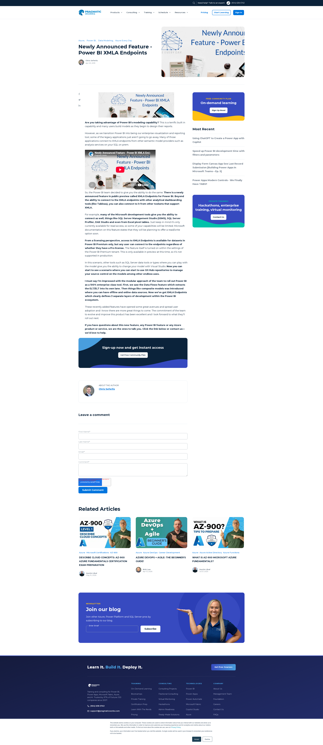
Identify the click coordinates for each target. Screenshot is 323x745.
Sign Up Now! (218, 110)
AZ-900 (113, 552)
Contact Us (218, 217)
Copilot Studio (192, 709)
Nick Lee (147, 569)
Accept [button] (196, 739)
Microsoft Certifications (97, 552)
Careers (216, 704)
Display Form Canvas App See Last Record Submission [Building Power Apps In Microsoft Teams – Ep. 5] (218, 167)
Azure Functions (231, 552)
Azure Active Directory (211, 552)
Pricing (204, 12)
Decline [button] (207, 739)
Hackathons (164, 704)
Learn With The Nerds (141, 709)
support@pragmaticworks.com (105, 711)
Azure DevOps (150, 552)
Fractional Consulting (168, 694)
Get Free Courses (223, 667)
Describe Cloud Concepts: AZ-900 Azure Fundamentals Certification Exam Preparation (103, 561)
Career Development (169, 552)
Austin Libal (91, 573)
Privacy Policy (176, 727)
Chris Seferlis (92, 61)
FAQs (215, 714)
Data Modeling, (105, 40)
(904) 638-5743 (238, 3)
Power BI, (91, 40)
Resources (180, 12)
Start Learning (221, 12)
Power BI (190, 689)
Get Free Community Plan (133, 355)
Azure (82, 552)
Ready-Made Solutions (169, 714)
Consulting (131, 12)
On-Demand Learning (141, 689)
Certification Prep (139, 704)
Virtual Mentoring (167, 699)
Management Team (222, 694)
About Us (217, 689)
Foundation (218, 699)
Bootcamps (136, 694)
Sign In (238, 12)
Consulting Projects (168, 689)
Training (148, 12)
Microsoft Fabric (193, 704)
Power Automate (194, 699)
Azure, (81, 40)
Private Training (138, 699)
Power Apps (192, 694)
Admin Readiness (166, 709)
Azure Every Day (123, 40)
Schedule (163, 12)
